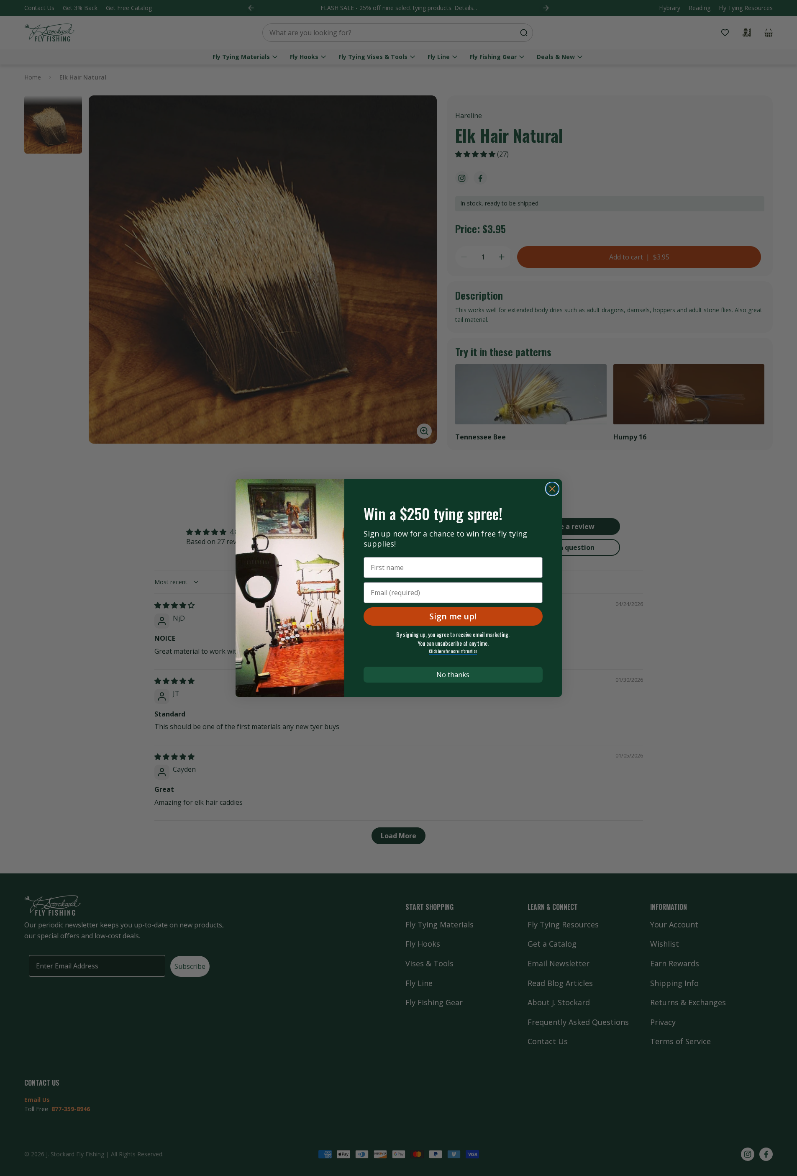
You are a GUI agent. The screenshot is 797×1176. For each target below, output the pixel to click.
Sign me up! (453, 616)
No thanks (452, 674)
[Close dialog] (552, 489)
